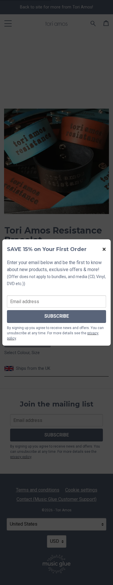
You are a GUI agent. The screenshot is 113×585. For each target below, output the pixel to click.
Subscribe (56, 316)
